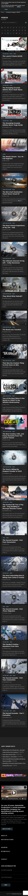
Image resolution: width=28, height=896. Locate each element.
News (4, 537)
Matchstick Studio (7, 839)
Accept (6, 9)
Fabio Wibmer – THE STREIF (10, 756)
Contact (4, 859)
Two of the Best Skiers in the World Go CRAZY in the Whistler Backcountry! (14, 400)
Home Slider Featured (7, 189)
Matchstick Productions (17, 893)
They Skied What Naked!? (12, 296)
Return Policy (5, 851)
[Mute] (22, 798)
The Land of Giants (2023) (12, 56)
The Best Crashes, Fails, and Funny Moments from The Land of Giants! (13, 436)
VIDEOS (14, 53)
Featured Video (6, 53)
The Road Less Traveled (12, 329)
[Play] (3, 798)
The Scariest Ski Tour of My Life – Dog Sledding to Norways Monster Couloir (13, 506)
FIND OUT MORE (7, 828)
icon (14, 44)
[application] (14, 793)
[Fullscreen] (25, 798)
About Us (4, 835)
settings (19, 6)
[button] (14, 793)
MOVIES (11, 53)
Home (2, 12)
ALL (2, 27)
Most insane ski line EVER (9, 754)
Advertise (4, 847)
